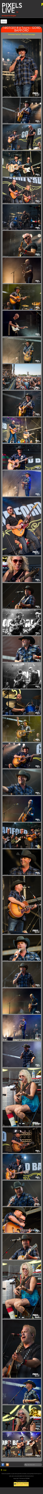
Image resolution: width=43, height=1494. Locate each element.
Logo (5, 1470)
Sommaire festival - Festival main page (21, 34)
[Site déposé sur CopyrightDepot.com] (21, 1484)
